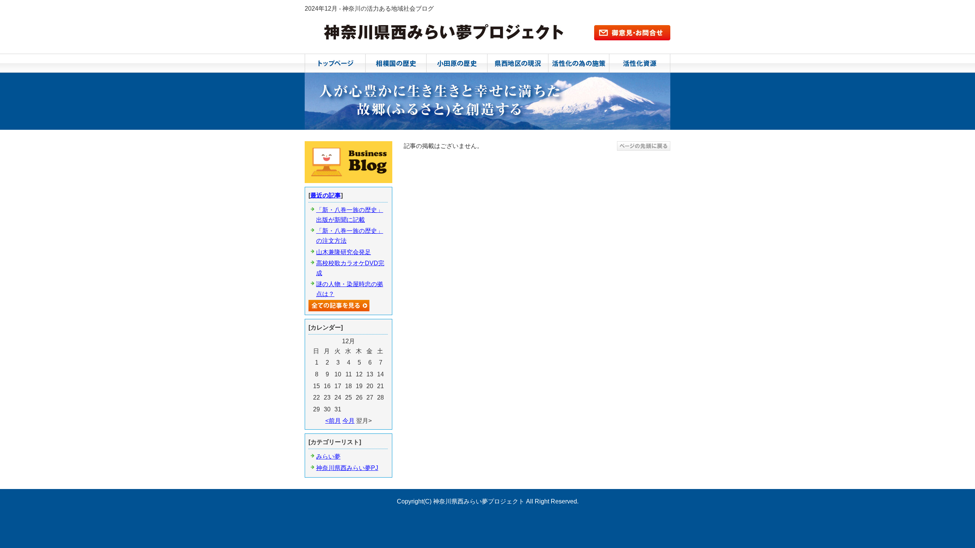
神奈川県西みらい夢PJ (347, 468)
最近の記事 (325, 195)
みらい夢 (328, 456)
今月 (348, 420)
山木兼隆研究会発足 (343, 252)
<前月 (333, 420)
